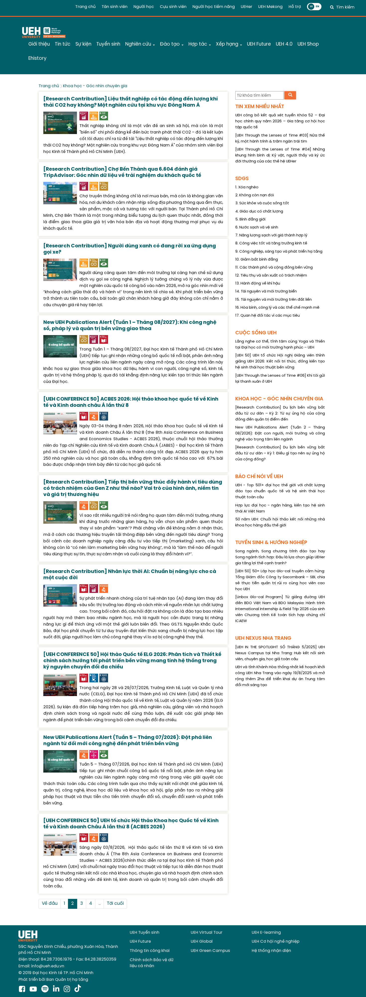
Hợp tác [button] (198, 44)
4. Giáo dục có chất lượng (259, 212)
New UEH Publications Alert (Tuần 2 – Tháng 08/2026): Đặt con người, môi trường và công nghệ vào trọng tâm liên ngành (280, 433)
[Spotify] (46, 989)
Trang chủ (85, 7)
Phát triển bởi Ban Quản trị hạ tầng (53, 980)
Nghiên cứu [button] (138, 44)
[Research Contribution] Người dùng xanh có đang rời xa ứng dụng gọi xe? (129, 249)
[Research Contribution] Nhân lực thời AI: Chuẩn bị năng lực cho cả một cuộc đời (129, 574)
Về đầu (50, 903)
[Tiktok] (77, 989)
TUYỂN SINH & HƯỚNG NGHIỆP (271, 542)
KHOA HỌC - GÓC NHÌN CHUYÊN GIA (279, 399)
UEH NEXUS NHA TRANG (263, 638)
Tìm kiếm (345, 7)
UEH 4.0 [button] (284, 44)
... (99, 903)
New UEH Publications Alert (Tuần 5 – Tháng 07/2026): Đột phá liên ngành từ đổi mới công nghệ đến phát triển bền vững (127, 740)
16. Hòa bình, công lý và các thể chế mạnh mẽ (277, 308)
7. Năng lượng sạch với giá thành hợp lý (271, 235)
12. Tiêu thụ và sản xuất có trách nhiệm (271, 276)
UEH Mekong (270, 7)
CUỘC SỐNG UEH (256, 333)
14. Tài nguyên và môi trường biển (266, 291)
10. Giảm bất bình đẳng (256, 260)
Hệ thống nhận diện (271, 951)
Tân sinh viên (114, 7)
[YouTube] (34, 989)
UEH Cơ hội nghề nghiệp (276, 941)
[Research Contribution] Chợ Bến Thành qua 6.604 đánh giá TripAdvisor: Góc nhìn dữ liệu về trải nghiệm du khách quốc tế (122, 172)
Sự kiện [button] (83, 44)
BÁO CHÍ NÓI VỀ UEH (259, 476)
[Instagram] (68, 989)
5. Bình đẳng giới (250, 219)
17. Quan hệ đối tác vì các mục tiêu (267, 316)
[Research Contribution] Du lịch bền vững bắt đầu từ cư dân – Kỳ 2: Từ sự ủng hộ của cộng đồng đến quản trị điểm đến (280, 414)
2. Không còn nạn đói (254, 195)
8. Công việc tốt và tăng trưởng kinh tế (271, 243)
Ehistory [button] (37, 58)
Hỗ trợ (295, 7)
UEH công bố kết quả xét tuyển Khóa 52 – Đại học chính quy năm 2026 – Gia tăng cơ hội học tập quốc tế (280, 121)
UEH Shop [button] (308, 44)
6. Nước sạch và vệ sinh (256, 227)
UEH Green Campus (210, 951)
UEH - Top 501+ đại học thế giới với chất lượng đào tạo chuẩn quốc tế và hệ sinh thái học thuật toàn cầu (280, 491)
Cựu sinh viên (173, 7)
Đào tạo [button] (170, 44)
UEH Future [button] (259, 44)
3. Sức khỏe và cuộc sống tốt (262, 203)
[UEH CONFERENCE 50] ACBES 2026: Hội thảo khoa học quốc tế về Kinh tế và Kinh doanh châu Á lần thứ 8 (130, 402)
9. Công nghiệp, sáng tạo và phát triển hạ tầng (278, 252)
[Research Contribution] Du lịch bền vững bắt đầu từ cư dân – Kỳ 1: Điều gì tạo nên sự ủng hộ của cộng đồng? (280, 453)
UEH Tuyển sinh (144, 932)
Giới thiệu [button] (39, 44)
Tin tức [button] (62, 44)
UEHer (246, 7)
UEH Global (202, 941)
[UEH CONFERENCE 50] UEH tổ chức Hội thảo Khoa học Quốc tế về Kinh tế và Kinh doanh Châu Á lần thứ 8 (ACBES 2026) (131, 824)
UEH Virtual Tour (206, 932)
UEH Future (140, 941)
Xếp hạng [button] (228, 44)
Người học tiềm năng (213, 7)
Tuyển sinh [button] (108, 44)
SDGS (242, 178)
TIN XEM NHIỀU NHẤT (259, 106)
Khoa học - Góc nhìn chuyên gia (95, 86)
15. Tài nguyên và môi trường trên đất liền (273, 300)
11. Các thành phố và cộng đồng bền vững (274, 268)
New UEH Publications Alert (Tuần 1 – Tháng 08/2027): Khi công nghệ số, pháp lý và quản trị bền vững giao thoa (129, 325)
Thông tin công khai (150, 951)
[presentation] (60, 122)
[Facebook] (23, 989)
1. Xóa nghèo (246, 187)
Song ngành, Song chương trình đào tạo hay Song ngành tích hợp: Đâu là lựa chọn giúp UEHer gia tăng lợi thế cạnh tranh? (280, 557)
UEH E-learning (266, 932)
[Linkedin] (57, 989)
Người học (143, 7)
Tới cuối (115, 903)
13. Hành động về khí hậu (257, 283)
